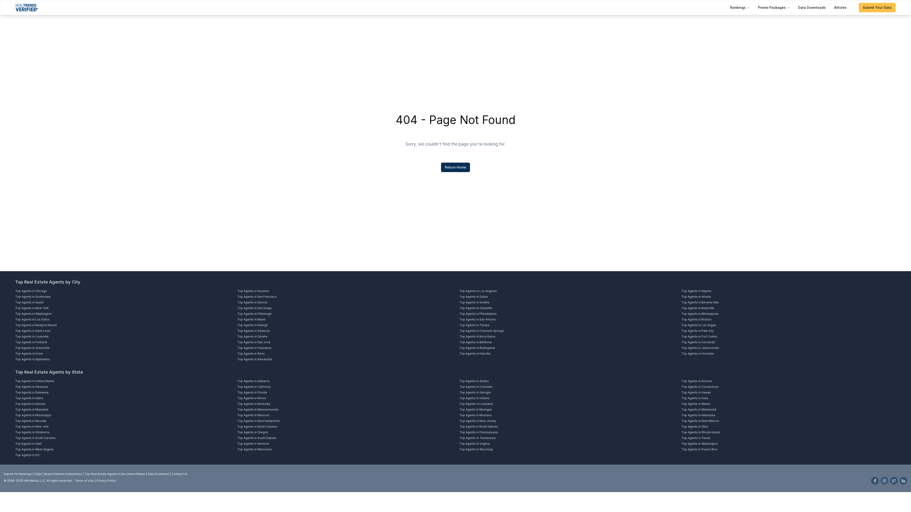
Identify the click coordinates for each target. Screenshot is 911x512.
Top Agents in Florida (252, 392)
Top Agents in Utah (28, 443)
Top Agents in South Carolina (35, 438)
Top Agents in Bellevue (475, 342)
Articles (840, 7)
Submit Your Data (877, 7)
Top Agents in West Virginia (34, 449)
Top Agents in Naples (696, 291)
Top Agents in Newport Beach (36, 325)
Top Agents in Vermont (253, 443)
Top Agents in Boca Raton (477, 336)
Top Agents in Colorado (476, 387)
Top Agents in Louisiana (476, 404)
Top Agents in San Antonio (477, 319)
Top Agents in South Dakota (256, 438)
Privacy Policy (106, 480)
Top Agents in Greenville (32, 348)
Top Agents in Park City (697, 331)
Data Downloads (812, 7)
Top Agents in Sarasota (253, 331)
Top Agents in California (254, 387)
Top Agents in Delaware (32, 392)
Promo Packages (772, 7)
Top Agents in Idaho (29, 398)
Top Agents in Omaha (252, 336)
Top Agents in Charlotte (475, 308)
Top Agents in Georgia (475, 392)
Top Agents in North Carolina (257, 426)
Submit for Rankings (18, 474)
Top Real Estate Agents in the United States (114, 474)
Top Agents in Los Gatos (32, 319)
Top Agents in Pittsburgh (254, 313)
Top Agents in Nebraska (698, 415)
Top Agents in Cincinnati (698, 342)
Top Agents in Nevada (30, 421)
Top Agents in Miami (251, 319)
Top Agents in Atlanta (696, 296)
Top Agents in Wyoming (476, 449)
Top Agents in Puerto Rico (699, 449)
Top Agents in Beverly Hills (700, 302)
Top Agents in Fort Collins (699, 336)
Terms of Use (84, 480)
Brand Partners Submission (63, 474)
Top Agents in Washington (33, 313)
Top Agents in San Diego (254, 308)
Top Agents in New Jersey (477, 421)
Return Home (455, 167)
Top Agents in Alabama (253, 381)
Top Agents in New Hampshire (258, 421)
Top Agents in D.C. (28, 455)
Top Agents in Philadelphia (478, 313)
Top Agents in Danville (475, 353)
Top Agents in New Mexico (700, 421)
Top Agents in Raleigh (252, 325)
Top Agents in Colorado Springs (481, 331)
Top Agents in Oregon (252, 432)
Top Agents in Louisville (32, 336)
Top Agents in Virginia (474, 443)
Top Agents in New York (32, 308)
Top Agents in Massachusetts (258, 409)
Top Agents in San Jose (253, 342)
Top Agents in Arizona (696, 381)
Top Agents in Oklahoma (32, 432)
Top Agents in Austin (29, 302)
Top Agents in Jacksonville (700, 348)
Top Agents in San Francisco (257, 296)
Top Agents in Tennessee (477, 438)
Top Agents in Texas (695, 438)
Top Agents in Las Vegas (698, 325)
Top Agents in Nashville (697, 308)
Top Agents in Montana (475, 415)
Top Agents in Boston (696, 319)
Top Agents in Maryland (31, 409)
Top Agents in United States (34, 381)
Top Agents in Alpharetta (32, 359)
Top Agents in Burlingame (477, 348)
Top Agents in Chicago (31, 291)
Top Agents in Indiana (474, 398)
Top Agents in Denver (252, 302)
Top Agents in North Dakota (478, 426)
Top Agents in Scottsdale (33, 296)
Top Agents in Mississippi (33, 415)
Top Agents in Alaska (474, 381)
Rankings (738, 7)
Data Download (158, 474)
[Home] (26, 7)
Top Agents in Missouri (253, 415)
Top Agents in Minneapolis (700, 313)
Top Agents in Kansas (30, 404)
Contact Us (179, 474)
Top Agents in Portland (31, 342)
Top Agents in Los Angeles (478, 291)
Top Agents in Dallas (473, 296)
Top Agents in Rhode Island (700, 432)
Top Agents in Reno (251, 353)
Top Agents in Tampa (474, 325)
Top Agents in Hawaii (696, 392)
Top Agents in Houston (253, 291)
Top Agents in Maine (695, 404)
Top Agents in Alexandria (254, 359)
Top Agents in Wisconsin (254, 449)
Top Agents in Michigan (475, 409)
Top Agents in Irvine (29, 353)
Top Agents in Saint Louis (33, 331)
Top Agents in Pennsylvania (478, 432)
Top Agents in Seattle (474, 302)
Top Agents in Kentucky (253, 404)
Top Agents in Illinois (251, 398)
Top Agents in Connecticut (699, 387)
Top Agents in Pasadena (254, 348)
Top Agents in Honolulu (697, 353)
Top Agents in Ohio (694, 426)
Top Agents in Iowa (694, 398)
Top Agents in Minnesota (698, 409)
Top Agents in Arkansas (31, 387)
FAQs (38, 474)
